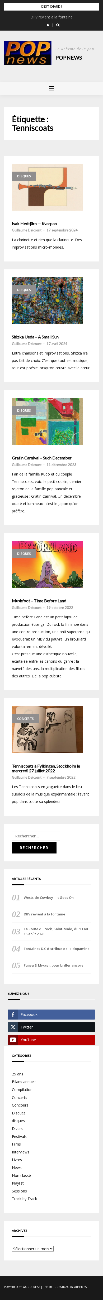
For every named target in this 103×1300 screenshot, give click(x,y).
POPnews (68, 57)
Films (16, 1144)
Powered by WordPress (22, 1287)
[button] (48, 25)
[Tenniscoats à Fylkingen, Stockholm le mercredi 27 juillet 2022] (47, 729)
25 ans (17, 1073)
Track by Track (24, 1198)
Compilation (22, 1089)
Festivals (19, 1136)
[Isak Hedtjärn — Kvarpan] (47, 187)
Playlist (18, 1183)
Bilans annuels (24, 1081)
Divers (17, 1128)
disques (18, 1120)
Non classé (21, 1175)
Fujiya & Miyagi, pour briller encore (53, 965)
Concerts (25, 718)
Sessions (19, 1191)
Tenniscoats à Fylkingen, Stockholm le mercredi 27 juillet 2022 (46, 768)
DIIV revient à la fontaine (51, 17)
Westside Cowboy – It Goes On (49, 897)
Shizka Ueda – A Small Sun (35, 336)
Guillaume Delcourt (26, 230)
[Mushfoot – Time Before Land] (47, 564)
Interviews (20, 1152)
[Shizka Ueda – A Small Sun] (47, 300)
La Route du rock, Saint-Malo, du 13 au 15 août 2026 (56, 931)
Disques (24, 176)
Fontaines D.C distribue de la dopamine (57, 948)
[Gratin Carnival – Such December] (47, 421)
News (17, 1167)
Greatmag (61, 1287)
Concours (20, 1105)
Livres (17, 1159)
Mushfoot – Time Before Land (39, 600)
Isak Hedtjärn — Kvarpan (35, 223)
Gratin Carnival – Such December (42, 457)
